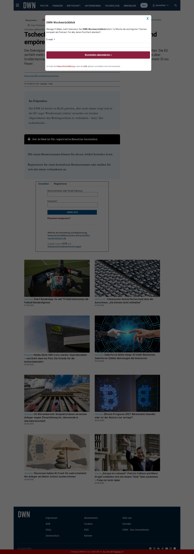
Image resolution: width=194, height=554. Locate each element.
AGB (85, 66)
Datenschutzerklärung (66, 66)
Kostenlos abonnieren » (98, 54)
